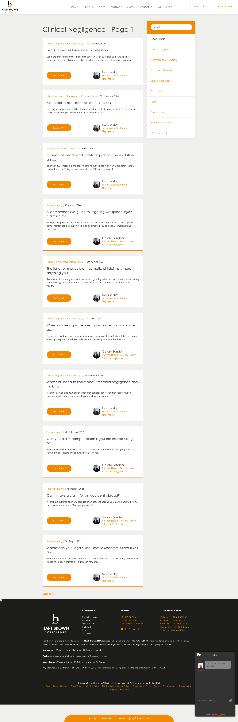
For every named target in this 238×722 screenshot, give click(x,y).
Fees (48, 685)
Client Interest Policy (141, 685)
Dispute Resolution (160, 80)
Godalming (165, 626)
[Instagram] (208, 6)
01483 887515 (180, 623)
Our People (116, 6)
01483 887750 (129, 620)
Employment (73, 96)
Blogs (102, 6)
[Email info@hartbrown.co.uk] (195, 6)
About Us (88, 6)
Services (75, 6)
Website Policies (185, 685)
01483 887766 (129, 616)
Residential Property (161, 122)
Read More (59, 75)
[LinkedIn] (204, 6)
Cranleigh (164, 623)
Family (154, 101)
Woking (163, 629)
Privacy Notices (60, 685)
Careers (131, 6)
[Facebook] (198, 6)
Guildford (164, 616)
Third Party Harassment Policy (115, 685)
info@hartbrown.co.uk (132, 623)
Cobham (164, 620)
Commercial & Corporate (164, 59)
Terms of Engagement (164, 685)
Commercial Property (162, 70)
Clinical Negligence (56, 43)
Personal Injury (75, 43)
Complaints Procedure (119, 689)
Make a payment (165, 6)
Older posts (49, 593)
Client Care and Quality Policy (85, 685)
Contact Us (146, 6)
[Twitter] (201, 6)
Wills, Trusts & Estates (161, 133)
